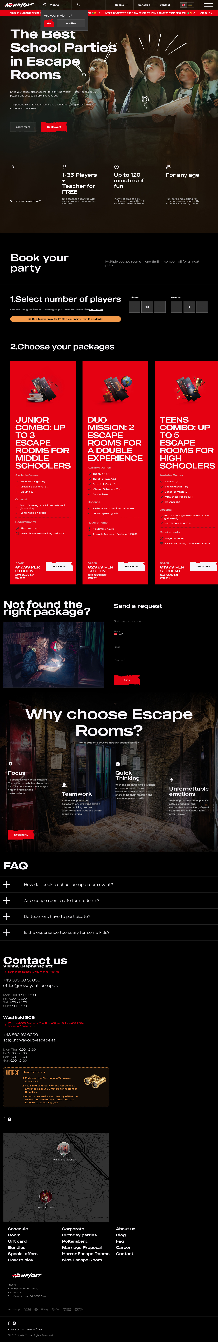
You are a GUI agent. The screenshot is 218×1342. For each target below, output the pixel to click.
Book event (54, 127)
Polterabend (75, 1241)
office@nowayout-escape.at (31, 985)
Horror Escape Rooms (85, 1253)
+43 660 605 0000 (77, 3)
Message (119, 660)
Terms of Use (34, 1329)
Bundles (16, 1247)
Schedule (144, 5)
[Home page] (19, 5)
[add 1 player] (160, 307)
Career (123, 1247)
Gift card (17, 1241)
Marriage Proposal (82, 1247)
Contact (165, 5)
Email (117, 647)
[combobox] (115, 634)
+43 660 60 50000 (21, 980)
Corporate (73, 1228)
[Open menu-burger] (208, 5)
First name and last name (128, 621)
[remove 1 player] (134, 307)
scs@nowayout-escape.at (29, 1040)
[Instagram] (9, 1119)
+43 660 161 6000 (20, 1034)
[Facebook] (4, 1119)
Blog (121, 1235)
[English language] (183, 5)
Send (127, 680)
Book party (21, 834)
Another (71, 23)
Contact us (96, 309)
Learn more (23, 127)
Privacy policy (16, 1329)
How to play (20, 1259)
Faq (120, 1241)
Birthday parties (79, 1235)
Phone (117, 631)
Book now (59, 566)
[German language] (190, 5)
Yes (49, 23)
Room (14, 1235)
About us (125, 1228)
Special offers (23, 1253)
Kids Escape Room (82, 1259)
